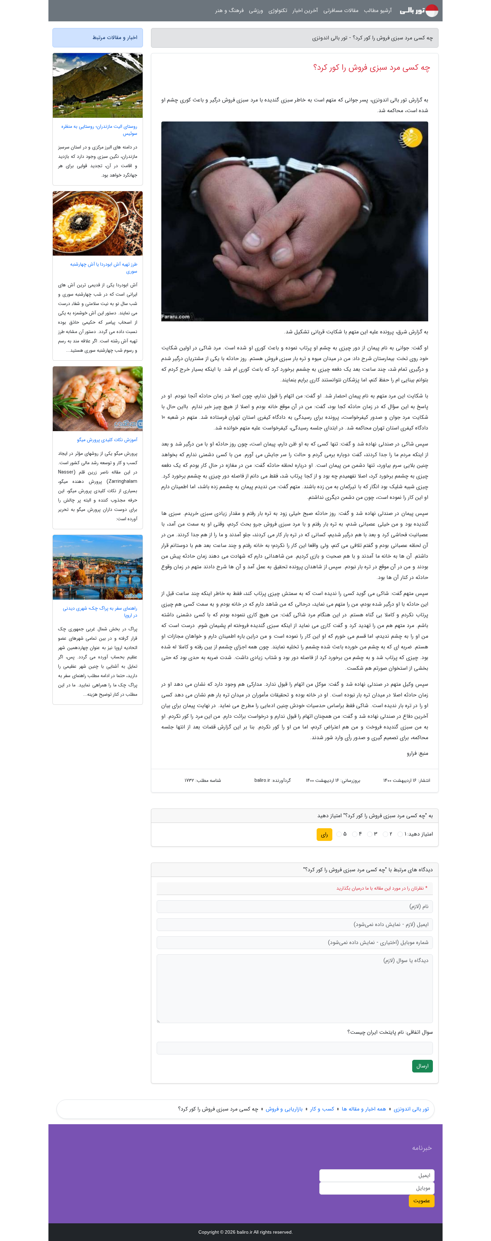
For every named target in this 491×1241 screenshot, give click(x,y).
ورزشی (256, 10)
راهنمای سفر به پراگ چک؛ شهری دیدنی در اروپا (100, 612)
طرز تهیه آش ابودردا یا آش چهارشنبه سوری (103, 268)
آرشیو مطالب (378, 10)
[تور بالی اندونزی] (419, 11)
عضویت (421, 1201)
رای (324, 834)
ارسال (423, 1066)
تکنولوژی (278, 10)
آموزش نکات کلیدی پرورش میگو (107, 439)
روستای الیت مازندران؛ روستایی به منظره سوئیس (99, 130)
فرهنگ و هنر (229, 10)
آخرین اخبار (305, 10)
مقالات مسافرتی (340, 10)
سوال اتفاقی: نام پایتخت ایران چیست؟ (390, 1032)
